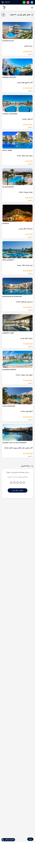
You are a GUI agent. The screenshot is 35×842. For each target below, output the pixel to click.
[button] (30, 839)
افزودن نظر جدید (17, 490)
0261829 (7, 2)
